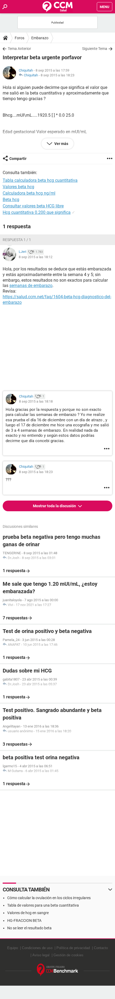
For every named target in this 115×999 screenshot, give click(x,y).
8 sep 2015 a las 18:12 (35, 257)
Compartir (17, 158)
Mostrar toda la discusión (55, 506)
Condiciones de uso (37, 948)
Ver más (60, 143)
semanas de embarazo (30, 285)
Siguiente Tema (94, 48)
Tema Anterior (19, 48)
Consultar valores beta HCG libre (33, 206)
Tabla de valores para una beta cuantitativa (43, 905)
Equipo (12, 948)
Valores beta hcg (18, 186)
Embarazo (39, 38)
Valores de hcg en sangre (28, 913)
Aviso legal (40, 955)
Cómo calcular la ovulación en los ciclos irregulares (49, 898)
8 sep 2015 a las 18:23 (57, 75)
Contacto (101, 948)
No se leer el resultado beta (29, 928)
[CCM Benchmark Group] (58, 970)
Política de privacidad (73, 948)
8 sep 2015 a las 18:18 (36, 401)
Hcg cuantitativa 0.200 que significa (37, 212)
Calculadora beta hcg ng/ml (29, 193)
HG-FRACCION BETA (24, 920)
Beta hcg (11, 199)
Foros (19, 38)
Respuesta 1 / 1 (17, 240)
